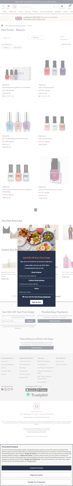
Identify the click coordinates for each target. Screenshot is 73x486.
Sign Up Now (36, 302)
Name (36, 288)
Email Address (36, 272)
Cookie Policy (31, 461)
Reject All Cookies (36, 475)
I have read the (37, 297)
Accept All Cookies (36, 468)
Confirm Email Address (36, 280)
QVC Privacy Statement (42, 297)
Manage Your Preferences (36, 482)
